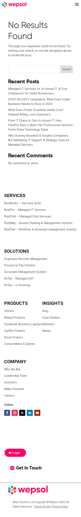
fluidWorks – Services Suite (22, 203)
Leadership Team (15, 376)
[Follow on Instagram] (15, 413)
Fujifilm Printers (14, 331)
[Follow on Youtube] (37, 413)
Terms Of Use (42, 506)
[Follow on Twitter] (22, 413)
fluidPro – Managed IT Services (25, 210)
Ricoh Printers (13, 337)
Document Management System (25, 272)
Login (16, 453)
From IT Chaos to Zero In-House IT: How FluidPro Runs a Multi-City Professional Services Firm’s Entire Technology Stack (40, 125)
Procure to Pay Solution (19, 265)
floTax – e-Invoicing (17, 285)
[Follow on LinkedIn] (30, 413)
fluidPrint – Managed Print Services (27, 216)
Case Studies (51, 317)
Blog (45, 311)
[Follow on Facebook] (7, 413)
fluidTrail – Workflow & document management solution (40, 229)
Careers (9, 395)
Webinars (48, 324)
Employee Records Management (25, 259)
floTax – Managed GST (19, 278)
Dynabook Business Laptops (23, 324)
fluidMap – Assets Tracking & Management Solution (38, 223)
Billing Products (14, 317)
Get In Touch (29, 468)
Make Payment (14, 389)
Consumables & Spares (19, 344)
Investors (10, 382)
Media (46, 331)
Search (66, 69)
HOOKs (9, 311)
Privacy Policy (60, 506)
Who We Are (12, 369)
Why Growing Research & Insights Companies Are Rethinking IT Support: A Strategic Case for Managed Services (39, 140)
